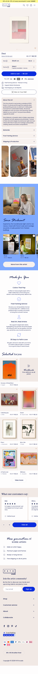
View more (19, 480)
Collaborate (8, 617)
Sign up (29, 589)
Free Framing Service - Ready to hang (16, 82)
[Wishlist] (27, 5)
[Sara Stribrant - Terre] (27, 244)
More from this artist (19, 264)
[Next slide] (9, 524)
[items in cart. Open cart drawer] (31, 5)
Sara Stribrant (7, 56)
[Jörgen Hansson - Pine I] (9, 429)
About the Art (8, 100)
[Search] (24, 5)
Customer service (10, 605)
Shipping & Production (11, 141)
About (5, 611)
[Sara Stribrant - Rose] (11, 244)
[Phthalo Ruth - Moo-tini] (28, 429)
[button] (35, 5)
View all (24, 525)
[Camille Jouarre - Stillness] (28, 458)
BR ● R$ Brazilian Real (13, 653)
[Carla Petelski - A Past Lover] (9, 458)
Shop (5, 599)
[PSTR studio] (6, 5)
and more (31, 79)
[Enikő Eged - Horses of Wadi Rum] (9, 370)
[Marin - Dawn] (28, 399)
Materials (6, 130)
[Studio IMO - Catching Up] (9, 399)
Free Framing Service (10, 136)
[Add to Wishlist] (35, 48)
